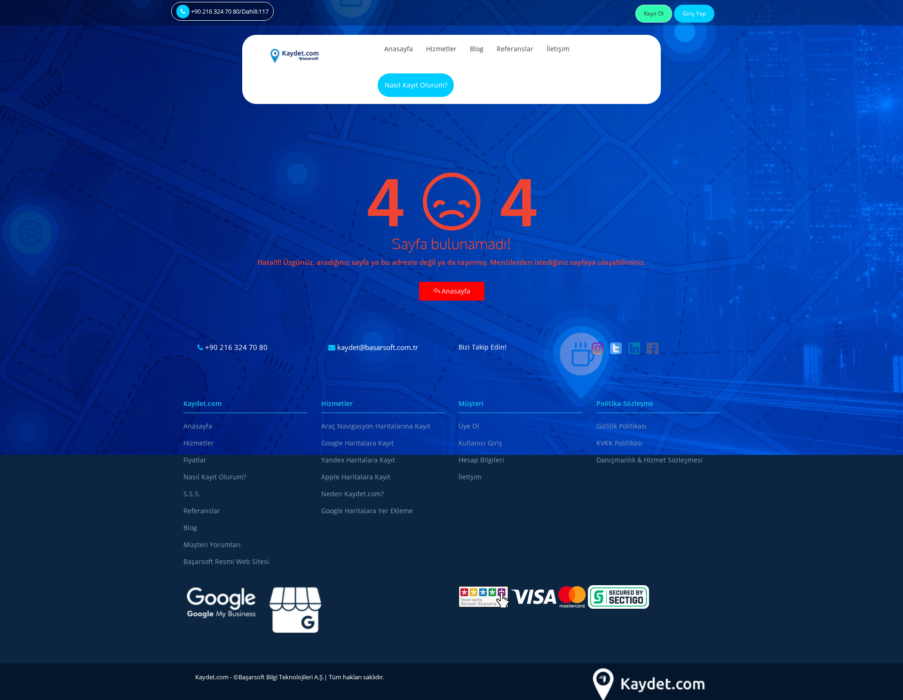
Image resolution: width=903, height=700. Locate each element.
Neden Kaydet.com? (352, 493)
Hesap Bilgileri (481, 459)
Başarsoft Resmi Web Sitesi (226, 561)
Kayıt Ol (654, 13)
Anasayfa (398, 48)
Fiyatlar (194, 459)
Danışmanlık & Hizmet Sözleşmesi (649, 459)
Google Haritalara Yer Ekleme (367, 510)
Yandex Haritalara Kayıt (358, 459)
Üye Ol (469, 426)
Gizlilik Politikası (621, 426)
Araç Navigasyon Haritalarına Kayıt (375, 426)
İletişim (558, 48)
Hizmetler (441, 48)
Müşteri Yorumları (212, 544)
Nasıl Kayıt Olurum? (416, 84)
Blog (476, 48)
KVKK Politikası (619, 442)
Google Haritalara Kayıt (357, 442)
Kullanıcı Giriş (480, 442)
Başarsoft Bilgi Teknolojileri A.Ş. (281, 677)
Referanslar (515, 48)
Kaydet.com (212, 677)
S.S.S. (191, 493)
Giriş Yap (694, 13)
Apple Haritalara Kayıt (355, 476)
